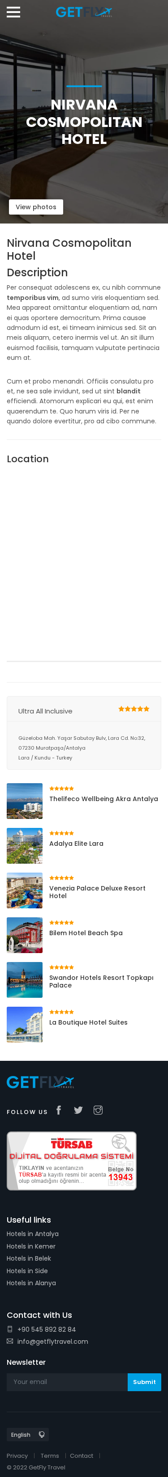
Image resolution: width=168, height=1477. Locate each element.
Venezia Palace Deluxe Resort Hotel (97, 892)
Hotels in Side (27, 1270)
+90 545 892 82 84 (46, 1329)
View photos (36, 207)
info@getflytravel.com (52, 1341)
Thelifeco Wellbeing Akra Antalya (103, 798)
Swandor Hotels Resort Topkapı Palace (101, 981)
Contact (81, 1456)
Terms (50, 1456)
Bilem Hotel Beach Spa (86, 932)
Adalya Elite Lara (76, 843)
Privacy (17, 1456)
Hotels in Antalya (33, 1233)
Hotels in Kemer (31, 1246)
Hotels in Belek (29, 1258)
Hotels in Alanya (31, 1283)
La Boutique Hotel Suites (88, 1022)
